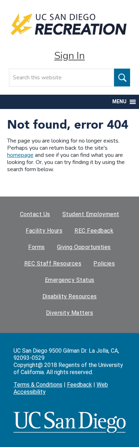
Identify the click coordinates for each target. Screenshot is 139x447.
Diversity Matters (69, 312)
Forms (36, 247)
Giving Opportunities (84, 247)
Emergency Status (69, 280)
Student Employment (90, 214)
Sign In (69, 56)
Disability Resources (69, 296)
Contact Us (35, 214)
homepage (20, 155)
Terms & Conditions (38, 384)
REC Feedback (93, 230)
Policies (104, 263)
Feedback (79, 384)
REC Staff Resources (53, 263)
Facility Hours (44, 230)
